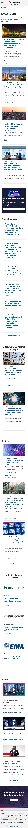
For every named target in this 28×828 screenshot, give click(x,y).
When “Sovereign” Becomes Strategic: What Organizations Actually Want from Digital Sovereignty (14, 43)
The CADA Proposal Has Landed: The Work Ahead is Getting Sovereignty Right (13, 85)
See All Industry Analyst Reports (14, 668)
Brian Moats (6, 171)
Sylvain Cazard (8, 506)
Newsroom (14, 4)
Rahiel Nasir (6, 49)
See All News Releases (14, 335)
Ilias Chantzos (7, 89)
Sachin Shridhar (8, 545)
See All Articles (14, 563)
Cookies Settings (14, 826)
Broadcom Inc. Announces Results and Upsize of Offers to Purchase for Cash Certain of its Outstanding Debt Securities (13, 321)
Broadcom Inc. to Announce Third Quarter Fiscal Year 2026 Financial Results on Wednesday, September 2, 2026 (14, 271)
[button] (14, 689)
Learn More (14, 209)
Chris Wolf (7, 464)
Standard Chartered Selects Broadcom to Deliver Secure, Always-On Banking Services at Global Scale (13, 288)
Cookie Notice (4, 823)
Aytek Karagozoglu (7, 130)
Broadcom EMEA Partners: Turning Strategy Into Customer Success (13, 126)
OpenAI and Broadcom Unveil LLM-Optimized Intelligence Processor (13, 304)
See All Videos (14, 780)
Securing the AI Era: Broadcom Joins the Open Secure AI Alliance (14, 460)
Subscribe (14, 800)
